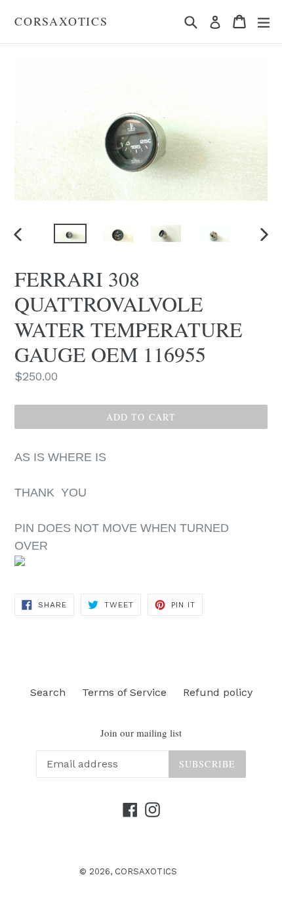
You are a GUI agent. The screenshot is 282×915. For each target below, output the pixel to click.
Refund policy (217, 692)
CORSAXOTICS (61, 21)
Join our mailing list (141, 733)
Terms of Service (124, 692)
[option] (70, 233)
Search (48, 692)
